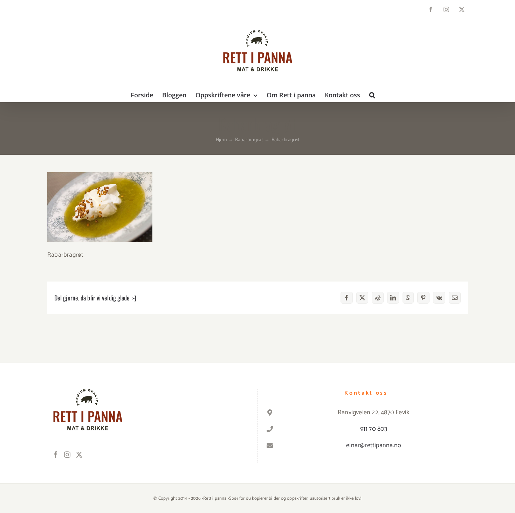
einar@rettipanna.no (373, 445)
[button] (372, 95)
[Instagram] (67, 454)
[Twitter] (79, 454)
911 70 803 (373, 429)
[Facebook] (56, 454)
